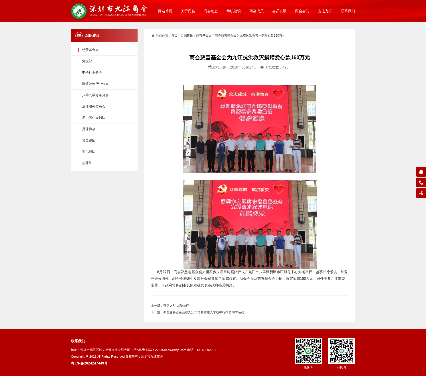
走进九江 (325, 11)
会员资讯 (279, 11)
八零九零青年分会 (95, 95)
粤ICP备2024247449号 (89, 363)
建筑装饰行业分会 (95, 84)
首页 (174, 35)
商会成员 (256, 11)
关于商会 (188, 11)
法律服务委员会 (93, 106)
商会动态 (211, 11)
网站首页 (165, 11)
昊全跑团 (88, 140)
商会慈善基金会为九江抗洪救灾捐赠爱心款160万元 (250, 35)
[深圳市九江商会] (109, 11)
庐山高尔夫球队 (93, 117)
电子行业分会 (92, 72)
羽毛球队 (88, 151)
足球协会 (88, 129)
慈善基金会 (90, 50)
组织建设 (234, 11)
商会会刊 (302, 11)
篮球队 (87, 163)
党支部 (87, 61)
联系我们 (348, 11)
